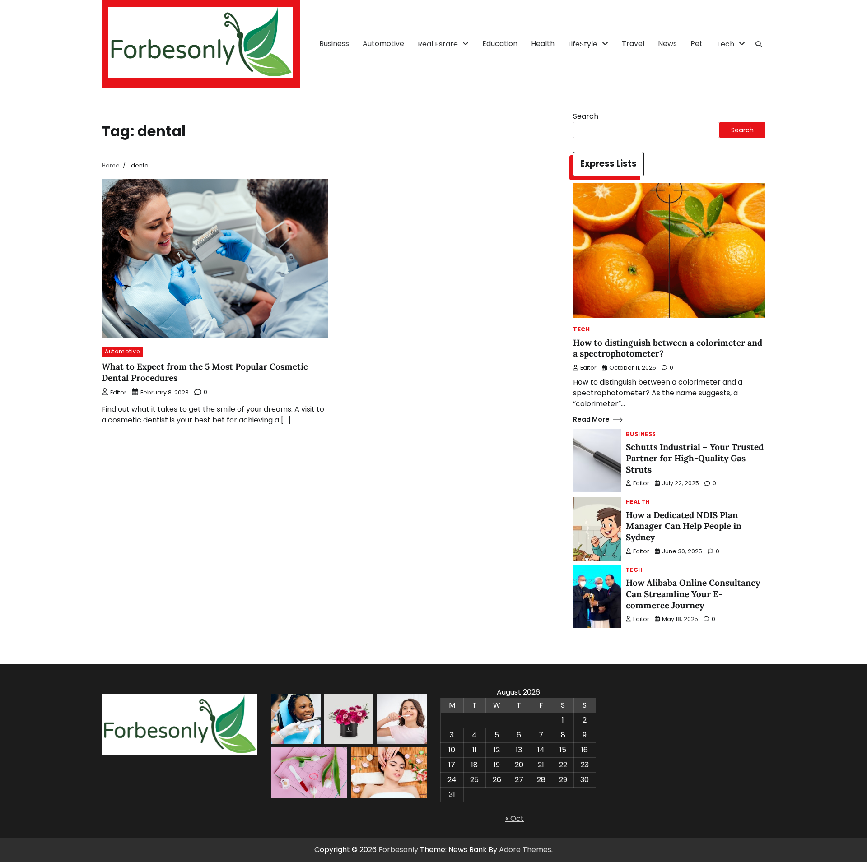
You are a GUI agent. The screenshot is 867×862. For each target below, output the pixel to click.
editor (118, 392)
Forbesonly (398, 849)
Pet (696, 43)
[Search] (758, 44)
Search (585, 116)
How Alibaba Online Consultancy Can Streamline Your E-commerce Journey (693, 594)
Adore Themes (525, 849)
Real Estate (438, 44)
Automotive (383, 43)
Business (334, 43)
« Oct (514, 818)
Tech (725, 44)
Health (543, 43)
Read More (591, 419)
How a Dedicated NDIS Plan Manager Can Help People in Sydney (683, 526)
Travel (633, 43)
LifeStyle (582, 44)
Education (499, 43)
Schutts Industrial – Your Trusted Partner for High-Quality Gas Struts (695, 458)
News (667, 43)
